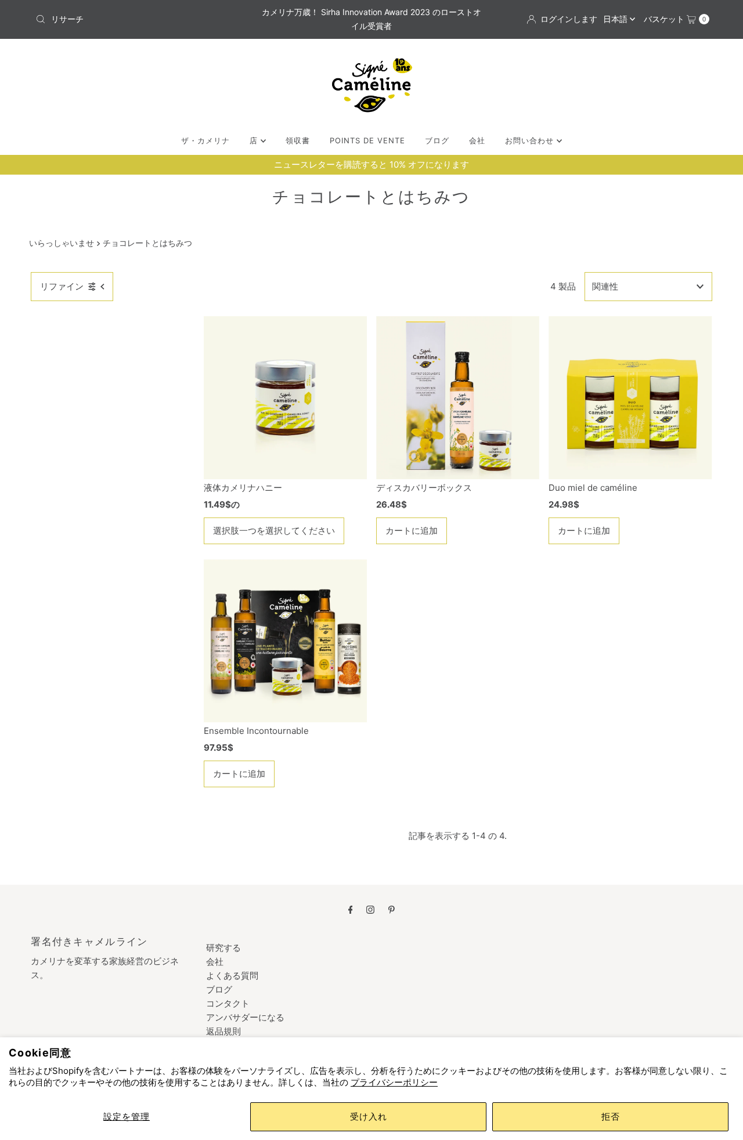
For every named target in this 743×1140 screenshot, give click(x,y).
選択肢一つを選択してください (274, 530)
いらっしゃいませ (61, 243)
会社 (477, 140)
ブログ (437, 140)
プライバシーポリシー (394, 1082)
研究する (223, 947)
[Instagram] (370, 909)
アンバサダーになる (245, 1017)
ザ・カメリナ (205, 140)
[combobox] (141, 19)
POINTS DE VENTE (367, 140)
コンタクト (228, 1003)
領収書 (298, 140)
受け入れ (368, 1116)
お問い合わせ (531, 140)
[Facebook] (350, 909)
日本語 (616, 19)
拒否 (610, 1116)
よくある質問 (232, 975)
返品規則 (223, 1031)
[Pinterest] (391, 909)
